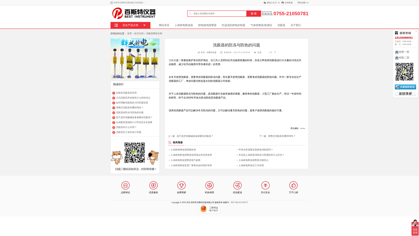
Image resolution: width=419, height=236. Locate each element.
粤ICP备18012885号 (239, 202)
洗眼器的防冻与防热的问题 (130, 112)
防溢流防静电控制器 (233, 25)
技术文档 (139, 33)
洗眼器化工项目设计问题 (128, 132)
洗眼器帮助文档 (154, 33)
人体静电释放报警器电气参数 (185, 160)
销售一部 (404, 51)
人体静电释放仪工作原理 (251, 165)
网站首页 (164, 25)
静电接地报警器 (207, 25)
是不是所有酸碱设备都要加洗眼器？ (134, 117)
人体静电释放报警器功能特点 (253, 160)
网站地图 (302, 2)
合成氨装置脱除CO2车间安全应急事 (134, 122)
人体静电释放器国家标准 (183, 149)
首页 (129, 33)
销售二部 (404, 57)
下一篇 (277, 136)
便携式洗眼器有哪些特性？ (130, 107)
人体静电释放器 (184, 25)
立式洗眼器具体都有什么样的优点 (133, 98)
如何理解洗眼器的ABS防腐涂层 (132, 102)
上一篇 (190, 136)
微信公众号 (272, 2)
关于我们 (296, 25)
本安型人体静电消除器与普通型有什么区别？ (261, 155)
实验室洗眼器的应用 (126, 93)
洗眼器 (281, 25)
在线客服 (289, 2)
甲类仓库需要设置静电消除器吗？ (256, 149)
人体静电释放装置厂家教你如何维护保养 (191, 165)
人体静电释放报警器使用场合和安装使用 (191, 155)
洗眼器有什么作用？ (126, 127)
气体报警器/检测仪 (261, 25)
